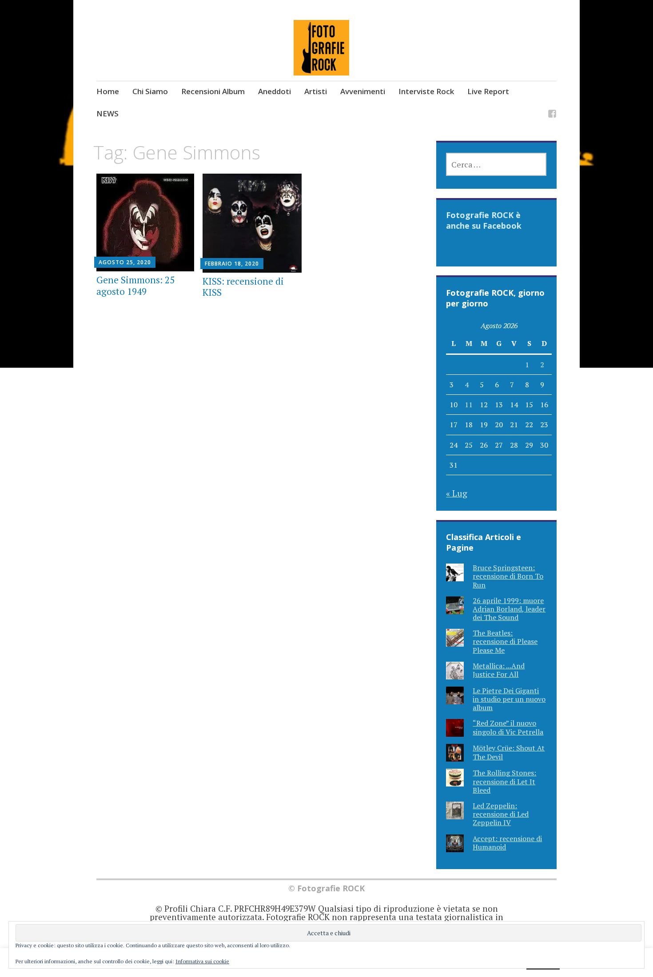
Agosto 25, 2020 (125, 262)
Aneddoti (274, 91)
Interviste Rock (426, 91)
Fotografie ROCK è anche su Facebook (484, 220)
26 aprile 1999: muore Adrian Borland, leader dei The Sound (509, 609)
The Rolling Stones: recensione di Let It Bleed (504, 781)
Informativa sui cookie (202, 961)
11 (469, 404)
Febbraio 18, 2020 (232, 263)
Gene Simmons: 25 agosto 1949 (135, 285)
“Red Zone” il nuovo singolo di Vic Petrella (508, 727)
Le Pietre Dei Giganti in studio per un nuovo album (509, 699)
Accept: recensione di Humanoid (507, 843)
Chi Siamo (150, 91)
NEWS (107, 113)
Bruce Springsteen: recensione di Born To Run (508, 576)
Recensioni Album (213, 91)
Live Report (488, 91)
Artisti (315, 91)
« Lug (456, 493)
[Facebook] (552, 115)
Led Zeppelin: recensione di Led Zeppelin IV (501, 814)
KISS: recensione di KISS (243, 286)
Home (107, 91)
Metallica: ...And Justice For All (499, 670)
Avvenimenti (362, 91)
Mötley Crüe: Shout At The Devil (509, 752)
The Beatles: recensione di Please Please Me (505, 641)
